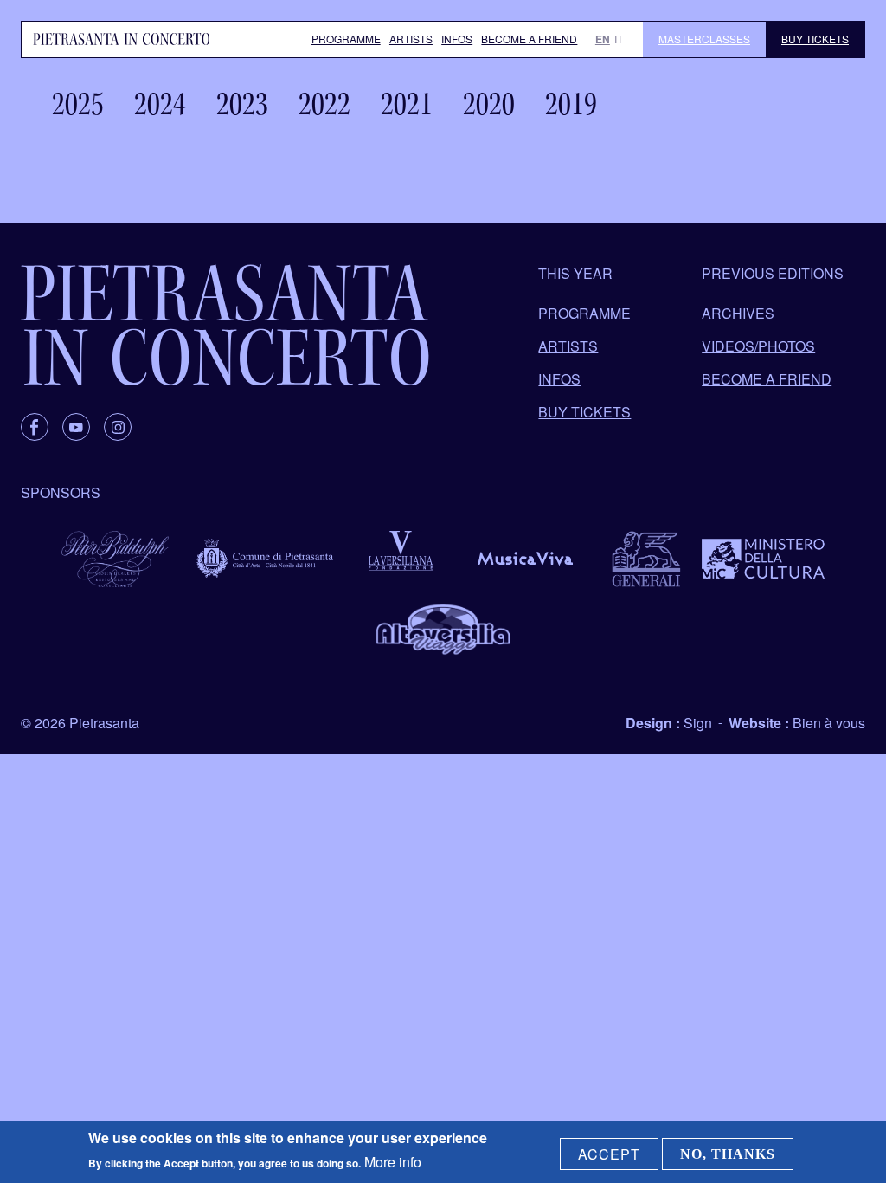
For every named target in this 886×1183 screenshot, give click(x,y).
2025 (78, 104)
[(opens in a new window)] (35, 427)
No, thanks (727, 1154)
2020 (489, 104)
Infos (456, 38)
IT (618, 38)
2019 (571, 104)
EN (602, 39)
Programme (346, 38)
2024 (160, 104)
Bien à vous (829, 723)
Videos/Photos (758, 346)
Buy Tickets (815, 38)
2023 (242, 104)
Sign (698, 723)
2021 (407, 104)
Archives (738, 313)
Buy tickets (584, 412)
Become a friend (529, 38)
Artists (411, 38)
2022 (324, 104)
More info (392, 1162)
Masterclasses (704, 38)
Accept (609, 1154)
